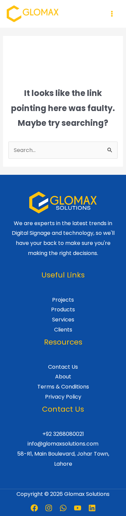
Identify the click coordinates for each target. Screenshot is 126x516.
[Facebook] (34, 508)
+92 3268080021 (63, 434)
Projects (63, 300)
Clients (63, 329)
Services (63, 319)
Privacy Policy (63, 397)
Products (63, 309)
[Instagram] (48, 508)
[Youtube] (77, 508)
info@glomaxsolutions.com (63, 444)
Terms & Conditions (63, 387)
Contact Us (63, 367)
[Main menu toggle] (111, 13)
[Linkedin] (92, 508)
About (63, 376)
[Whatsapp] (63, 508)
